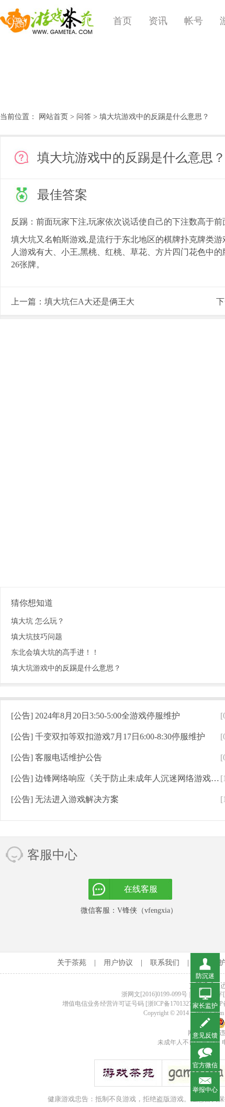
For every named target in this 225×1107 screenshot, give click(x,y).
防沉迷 (205, 976)
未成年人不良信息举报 (190, 1042)
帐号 (193, 21)
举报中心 (205, 1089)
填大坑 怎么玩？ (37, 621)
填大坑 (23, 239)
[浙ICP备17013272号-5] (177, 1003)
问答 (83, 117)
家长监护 (205, 1005)
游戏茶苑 (47, 21)
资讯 (158, 21)
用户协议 (118, 963)
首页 (122, 21)
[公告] (95, 715)
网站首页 (53, 117)
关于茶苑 (71, 963)
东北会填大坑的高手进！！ (55, 652)
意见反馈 (205, 1035)
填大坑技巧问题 (36, 637)
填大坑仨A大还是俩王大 (89, 301)
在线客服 (141, 889)
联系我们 (164, 963)
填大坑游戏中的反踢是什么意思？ (66, 668)
